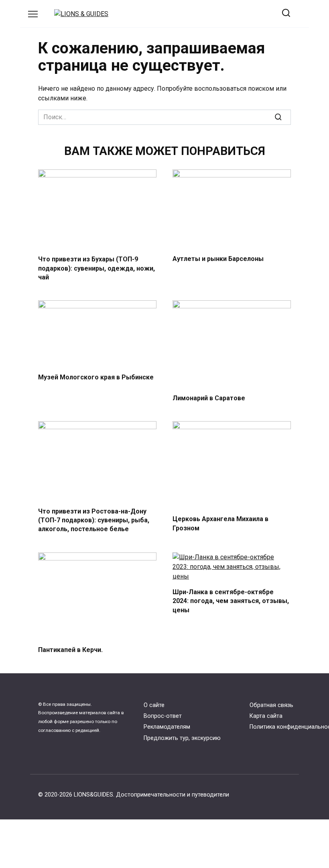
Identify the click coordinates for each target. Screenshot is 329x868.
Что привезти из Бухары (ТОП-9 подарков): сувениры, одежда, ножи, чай (96, 268)
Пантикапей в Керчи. (70, 650)
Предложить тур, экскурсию (182, 738)
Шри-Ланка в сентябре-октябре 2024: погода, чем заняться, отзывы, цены (231, 601)
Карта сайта (266, 716)
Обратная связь (271, 705)
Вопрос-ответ (163, 716)
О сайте (154, 705)
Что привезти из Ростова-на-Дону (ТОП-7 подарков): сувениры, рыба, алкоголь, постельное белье (93, 520)
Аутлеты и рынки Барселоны (218, 259)
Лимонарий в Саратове (209, 398)
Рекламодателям (167, 726)
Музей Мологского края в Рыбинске (96, 377)
